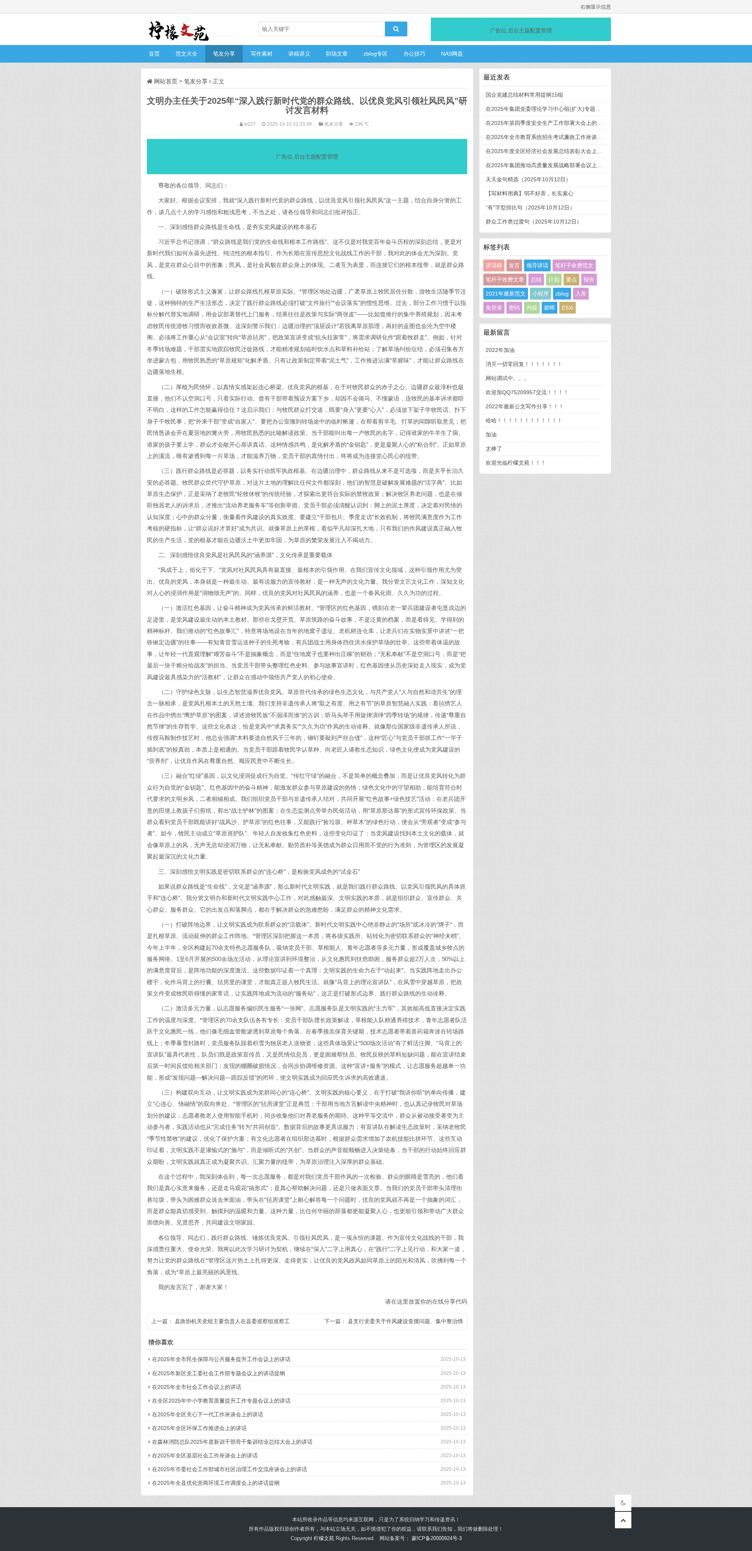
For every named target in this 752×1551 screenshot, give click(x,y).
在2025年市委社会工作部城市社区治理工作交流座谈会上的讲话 (229, 1469)
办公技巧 (414, 53)
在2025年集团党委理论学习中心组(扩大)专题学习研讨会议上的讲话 (568, 109)
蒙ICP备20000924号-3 (437, 1538)
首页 (154, 53)
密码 (514, 308)
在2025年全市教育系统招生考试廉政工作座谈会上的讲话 (555, 137)
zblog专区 (375, 53)
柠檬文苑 (324, 1538)
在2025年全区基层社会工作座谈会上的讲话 (205, 1455)
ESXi (567, 308)
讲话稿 (494, 265)
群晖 (549, 308)
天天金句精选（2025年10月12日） (528, 179)
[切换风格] (623, 1503)
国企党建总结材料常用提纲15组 (524, 95)
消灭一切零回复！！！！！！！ (524, 364)
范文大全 (186, 53)
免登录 (494, 308)
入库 (580, 293)
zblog (562, 293)
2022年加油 (500, 350)
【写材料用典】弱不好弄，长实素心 (529, 193)
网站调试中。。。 (508, 378)
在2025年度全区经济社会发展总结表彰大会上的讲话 (549, 151)
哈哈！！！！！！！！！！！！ (524, 420)
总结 (536, 279)
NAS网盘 (452, 53)
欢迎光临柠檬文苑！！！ (516, 463)
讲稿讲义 (299, 53)
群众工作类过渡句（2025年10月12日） (534, 221)
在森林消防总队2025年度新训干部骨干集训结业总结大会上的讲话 (232, 1442)
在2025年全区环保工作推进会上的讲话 (199, 1428)
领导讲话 (537, 265)
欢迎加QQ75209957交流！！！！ (527, 392)
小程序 (540, 293)
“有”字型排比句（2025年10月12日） (530, 207)
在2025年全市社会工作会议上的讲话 (196, 1387)
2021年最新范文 (506, 293)
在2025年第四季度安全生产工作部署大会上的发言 (547, 123)
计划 (553, 279)
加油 (491, 434)
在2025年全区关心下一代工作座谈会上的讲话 (207, 1414)
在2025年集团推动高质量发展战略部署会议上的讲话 (549, 165)
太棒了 (494, 448)
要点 (571, 279)
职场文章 (337, 53)
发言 (514, 265)
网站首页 (165, 81)
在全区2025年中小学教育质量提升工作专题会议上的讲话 (221, 1401)
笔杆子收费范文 (574, 265)
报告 (589, 279)
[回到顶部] (623, 1520)
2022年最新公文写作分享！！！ (525, 406)
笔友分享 (224, 53)
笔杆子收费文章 (505, 279)
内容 (531, 308)
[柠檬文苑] (180, 29)
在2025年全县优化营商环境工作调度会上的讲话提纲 (216, 1483)
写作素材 (262, 53)
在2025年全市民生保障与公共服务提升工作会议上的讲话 (221, 1359)
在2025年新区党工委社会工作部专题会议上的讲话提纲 (218, 1373)
